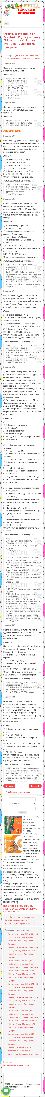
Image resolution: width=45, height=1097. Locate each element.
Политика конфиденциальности (17, 1065)
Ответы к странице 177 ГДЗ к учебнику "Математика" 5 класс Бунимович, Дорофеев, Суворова (23, 964)
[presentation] (7, 880)
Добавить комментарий (19, 792)
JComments (39, 795)
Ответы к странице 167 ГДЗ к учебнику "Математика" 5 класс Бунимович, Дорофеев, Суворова (23, 1050)
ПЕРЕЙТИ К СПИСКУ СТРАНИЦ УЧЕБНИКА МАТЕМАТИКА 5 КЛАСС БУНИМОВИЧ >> (20, 909)
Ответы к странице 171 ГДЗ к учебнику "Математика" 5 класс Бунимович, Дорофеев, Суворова (23, 1014)
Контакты (7, 1062)
